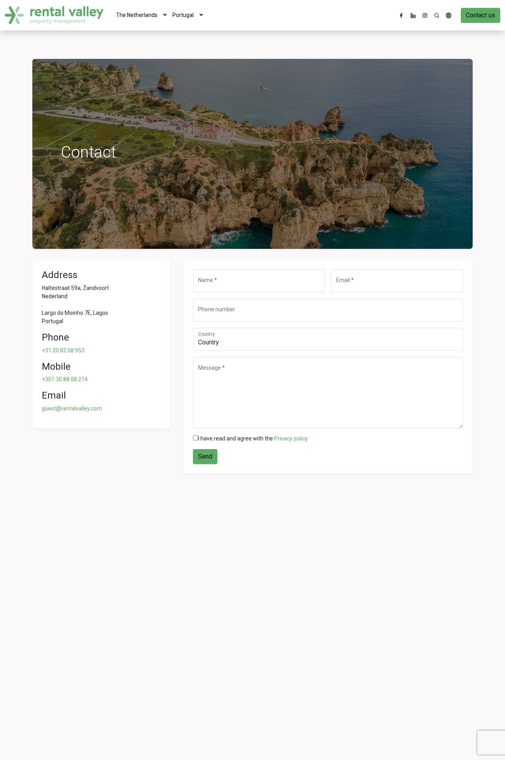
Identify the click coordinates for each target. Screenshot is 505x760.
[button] (165, 15)
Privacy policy (291, 438)
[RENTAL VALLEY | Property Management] (54, 15)
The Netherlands (136, 15)
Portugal (183, 15)
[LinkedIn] (413, 15)
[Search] (437, 15)
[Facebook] (401, 15)
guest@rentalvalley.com (72, 408)
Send (205, 456)
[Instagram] (425, 15)
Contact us (480, 15)
